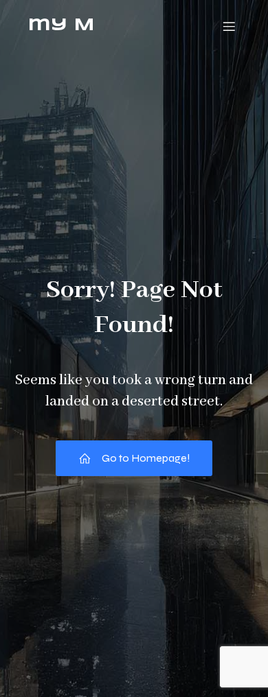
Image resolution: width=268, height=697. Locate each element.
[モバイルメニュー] (229, 26)
